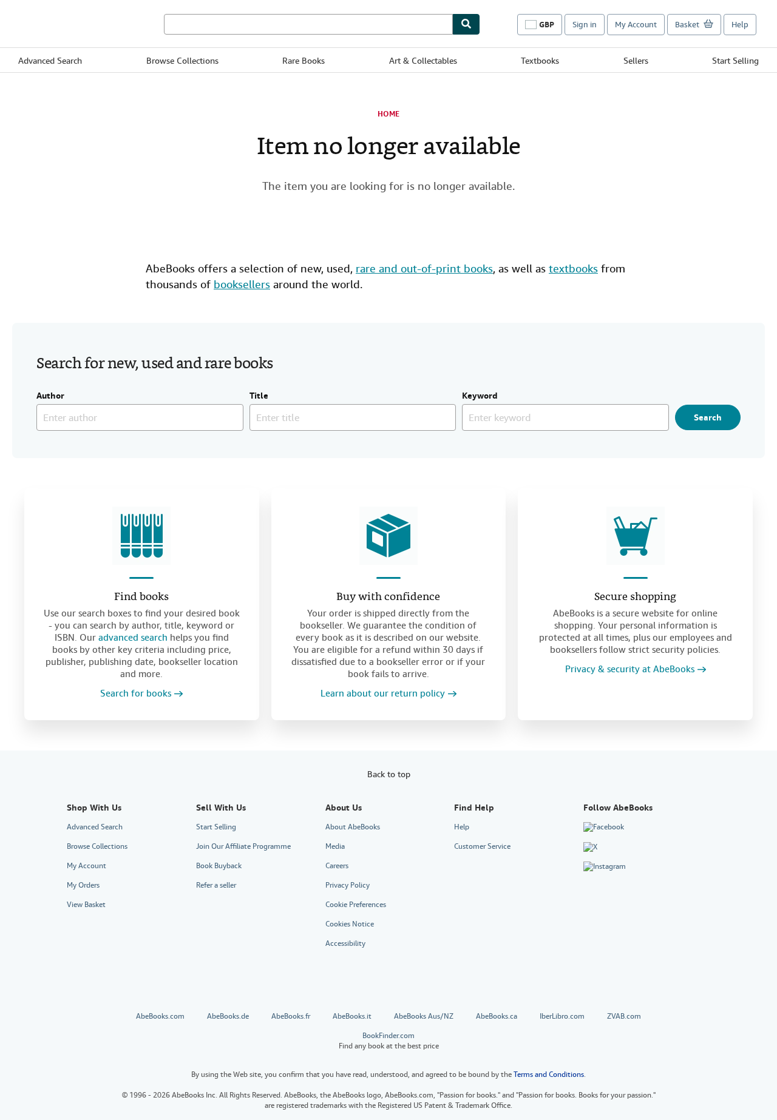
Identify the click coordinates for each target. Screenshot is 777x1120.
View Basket (86, 904)
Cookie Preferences (355, 904)
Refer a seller (216, 885)
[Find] (466, 24)
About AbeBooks (352, 827)
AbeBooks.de (228, 1016)
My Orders (83, 885)
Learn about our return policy (383, 694)
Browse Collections (182, 60)
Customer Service (482, 846)
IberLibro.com (562, 1016)
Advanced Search (50, 60)
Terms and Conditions (549, 1074)
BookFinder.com (389, 1041)
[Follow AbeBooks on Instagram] (604, 867)
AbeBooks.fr (290, 1016)
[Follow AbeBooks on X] (590, 846)
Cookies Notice (349, 924)
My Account (636, 24)
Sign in (584, 24)
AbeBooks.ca (496, 1016)
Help (739, 24)
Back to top (388, 774)
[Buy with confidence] (388, 536)
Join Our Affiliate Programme (243, 846)
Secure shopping (635, 597)
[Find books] (141, 536)
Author (50, 396)
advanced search (133, 638)
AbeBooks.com (160, 1016)
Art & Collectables (423, 60)
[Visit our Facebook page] (603, 827)
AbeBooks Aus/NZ (423, 1016)
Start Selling (735, 60)
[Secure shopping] (635, 536)
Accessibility (345, 943)
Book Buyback (219, 866)
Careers (336, 866)
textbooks (573, 268)
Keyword (480, 396)
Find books (141, 597)
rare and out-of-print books (424, 268)
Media (335, 846)
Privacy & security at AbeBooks (629, 669)
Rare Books (303, 60)
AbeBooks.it (352, 1016)
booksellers (242, 284)
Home (388, 114)
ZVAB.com (624, 1016)
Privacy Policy (347, 885)
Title (258, 396)
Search (708, 417)
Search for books (135, 694)
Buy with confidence (388, 597)
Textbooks (540, 60)
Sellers (635, 60)
